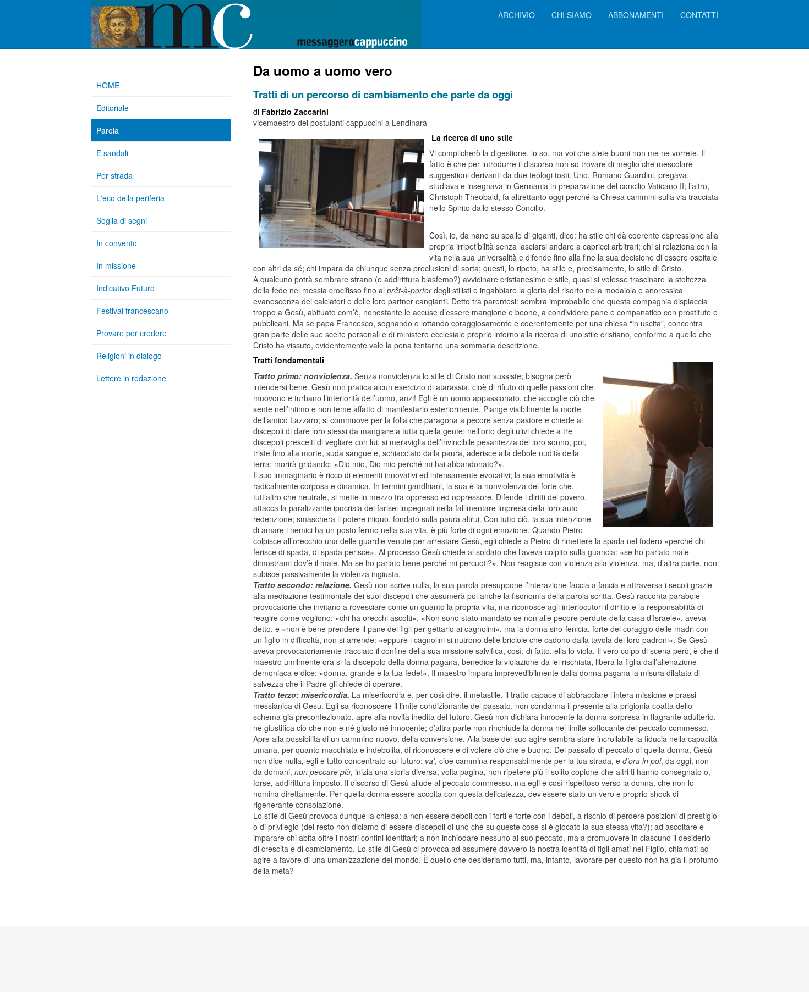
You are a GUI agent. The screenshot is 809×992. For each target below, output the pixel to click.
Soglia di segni (121, 220)
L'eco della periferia (130, 197)
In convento (116, 242)
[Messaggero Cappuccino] (135, 15)
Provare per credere (131, 333)
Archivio (516, 14)
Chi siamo (571, 14)
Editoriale (112, 107)
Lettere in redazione (131, 378)
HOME (107, 85)
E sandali (112, 152)
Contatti (699, 14)
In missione (116, 265)
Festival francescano (132, 310)
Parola (107, 130)
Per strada (114, 175)
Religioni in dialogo (129, 355)
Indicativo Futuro (125, 287)
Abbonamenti (636, 14)
